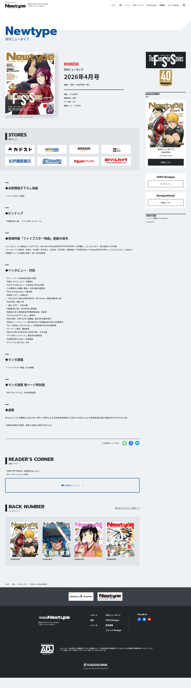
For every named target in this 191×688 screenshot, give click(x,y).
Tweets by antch (150, 222)
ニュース (127, 5)
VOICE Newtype (151, 5)
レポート (113, 5)
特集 (120, 5)
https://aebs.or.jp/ (100, 650)
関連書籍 (162, 5)
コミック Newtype (173, 5)
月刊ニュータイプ (138, 5)
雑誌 (13, 584)
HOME (7, 584)
